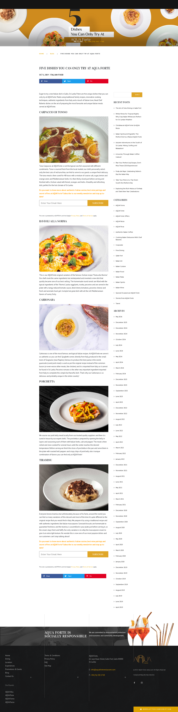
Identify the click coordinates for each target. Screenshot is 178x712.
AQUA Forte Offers (122, 216)
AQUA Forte (120, 211)
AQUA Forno (120, 205)
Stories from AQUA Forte (125, 298)
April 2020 (119, 544)
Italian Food (57, 75)
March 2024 (120, 368)
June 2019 (119, 601)
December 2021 (121, 465)
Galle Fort (119, 256)
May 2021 (119, 487)
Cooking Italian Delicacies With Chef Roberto (129, 238)
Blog (52, 53)
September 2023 (122, 391)
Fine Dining (120, 250)
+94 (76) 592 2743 (96, 41)
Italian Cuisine (121, 266)
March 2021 (120, 499)
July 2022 (119, 425)
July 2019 (119, 596)
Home (41, 53)
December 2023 (121, 379)
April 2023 (119, 402)
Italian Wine (120, 288)
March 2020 (120, 550)
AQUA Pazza (120, 221)
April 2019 (119, 607)
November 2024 (121, 334)
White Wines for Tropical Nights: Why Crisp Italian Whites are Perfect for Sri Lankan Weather (128, 117)
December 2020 (121, 510)
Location (8, 662)
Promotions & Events (13, 669)
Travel (118, 303)
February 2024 (121, 374)
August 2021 (120, 476)
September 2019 (122, 584)
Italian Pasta (120, 277)
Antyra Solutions (150, 675)
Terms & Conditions (52, 655)
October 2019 (121, 579)
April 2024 (119, 362)
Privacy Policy (75, 216)
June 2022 (119, 431)
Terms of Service (88, 216)
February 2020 (121, 556)
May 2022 (119, 436)
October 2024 (121, 339)
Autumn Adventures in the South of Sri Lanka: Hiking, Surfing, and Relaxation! (129, 145)
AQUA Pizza (120, 227)
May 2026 (119, 317)
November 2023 (121, 385)
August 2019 (120, 590)
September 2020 (122, 522)
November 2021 (121, 470)
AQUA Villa (9, 692)
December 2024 (121, 328)
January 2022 (120, 459)
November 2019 (121, 573)
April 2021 (119, 493)
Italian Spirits (120, 282)
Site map (47, 666)
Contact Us (9, 676)
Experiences (10, 666)
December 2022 (121, 408)
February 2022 (121, 453)
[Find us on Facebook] (136, 682)
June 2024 (119, 351)
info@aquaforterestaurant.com (103, 670)
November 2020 (121, 516)
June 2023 (119, 396)
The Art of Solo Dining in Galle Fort (128, 108)
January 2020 (120, 562)
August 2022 (120, 419)
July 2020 (119, 533)
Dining (7, 659)
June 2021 (119, 482)
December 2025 (121, 322)
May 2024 (119, 356)
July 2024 (119, 345)
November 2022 (121, 413)
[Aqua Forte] (142, 659)
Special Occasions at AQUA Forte (127, 293)
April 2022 (119, 442)
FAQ (46, 662)
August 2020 (120, 527)
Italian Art (119, 261)
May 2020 (119, 539)
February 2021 (121, 505)
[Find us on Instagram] (141, 682)
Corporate (119, 245)
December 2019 (121, 567)
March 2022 (120, 448)
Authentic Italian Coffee (124, 232)
